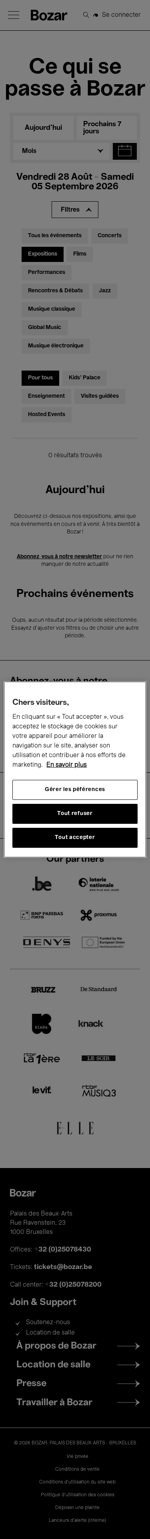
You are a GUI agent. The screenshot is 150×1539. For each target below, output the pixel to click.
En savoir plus (66, 765)
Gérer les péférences (75, 789)
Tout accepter (75, 837)
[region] (75, 769)
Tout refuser (74, 813)
